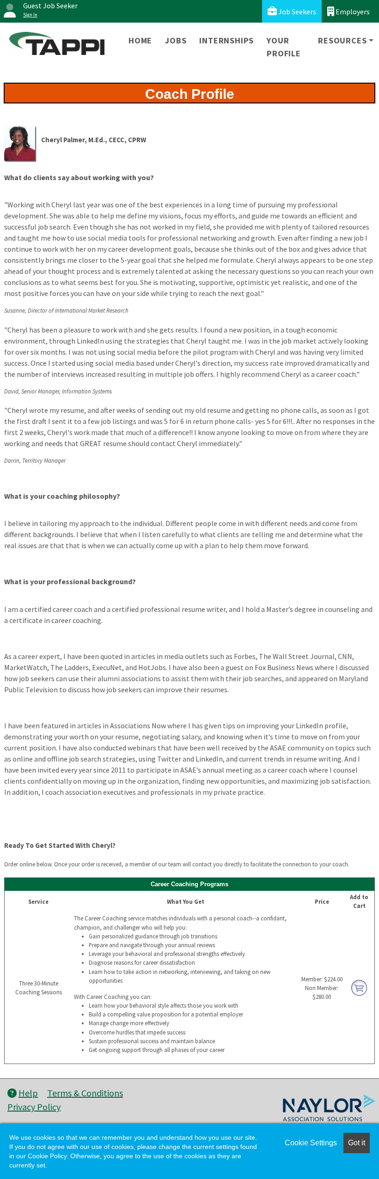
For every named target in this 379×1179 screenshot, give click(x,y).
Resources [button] (342, 40)
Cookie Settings (311, 1143)
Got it (356, 1143)
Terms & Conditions (85, 1093)
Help (28, 1093)
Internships (226, 40)
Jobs (175, 40)
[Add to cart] (359, 987)
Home (140, 40)
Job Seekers (296, 11)
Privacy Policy (34, 1106)
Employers (352, 11)
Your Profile (284, 47)
